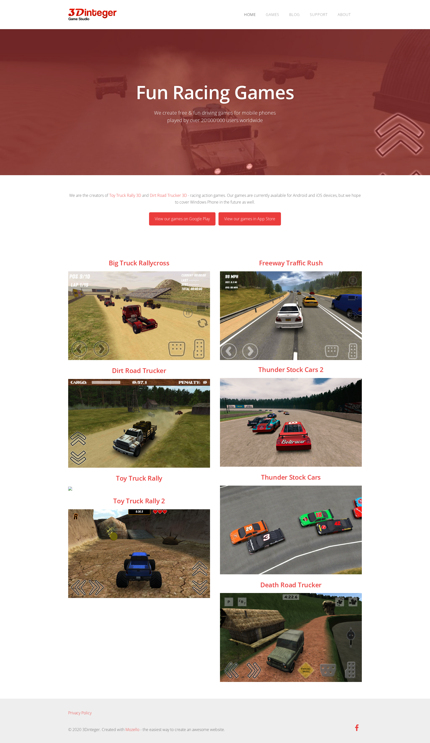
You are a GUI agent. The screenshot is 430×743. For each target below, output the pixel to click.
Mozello (132, 729)
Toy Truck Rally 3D (125, 195)
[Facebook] (357, 727)
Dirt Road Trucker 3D (168, 195)
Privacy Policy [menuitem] (80, 713)
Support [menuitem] (319, 14)
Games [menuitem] (272, 14)
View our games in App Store (249, 219)
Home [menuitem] (250, 14)
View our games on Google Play (182, 219)
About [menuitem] (344, 14)
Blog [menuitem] (294, 14)
